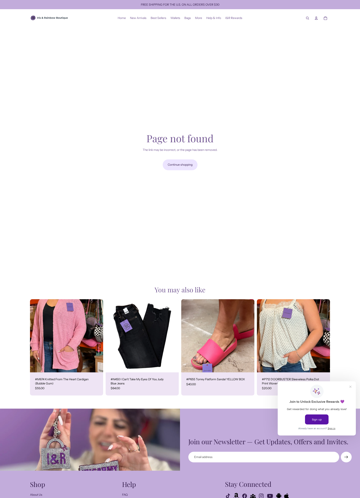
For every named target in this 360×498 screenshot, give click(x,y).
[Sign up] (346, 457)
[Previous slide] (36, 335)
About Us (36, 495)
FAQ (125, 495)
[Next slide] (97, 335)
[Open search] (307, 18)
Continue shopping (180, 164)
